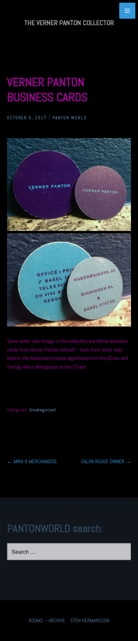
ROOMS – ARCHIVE (47, 620)
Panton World (70, 118)
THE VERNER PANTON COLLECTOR (69, 22)
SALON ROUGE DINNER (106, 461)
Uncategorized (42, 410)
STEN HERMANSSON (89, 620)
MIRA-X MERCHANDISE (32, 461)
